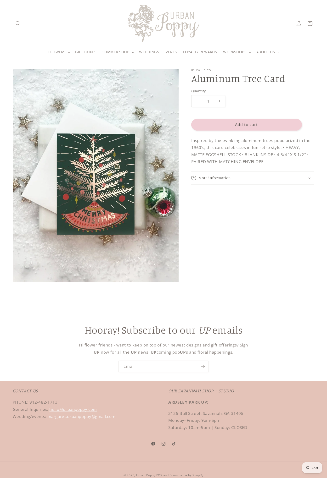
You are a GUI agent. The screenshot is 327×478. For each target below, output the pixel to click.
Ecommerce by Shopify (186, 475)
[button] (18, 23)
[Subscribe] (203, 366)
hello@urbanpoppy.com (73, 409)
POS (159, 475)
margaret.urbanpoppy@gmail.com (81, 416)
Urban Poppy (145, 475)
